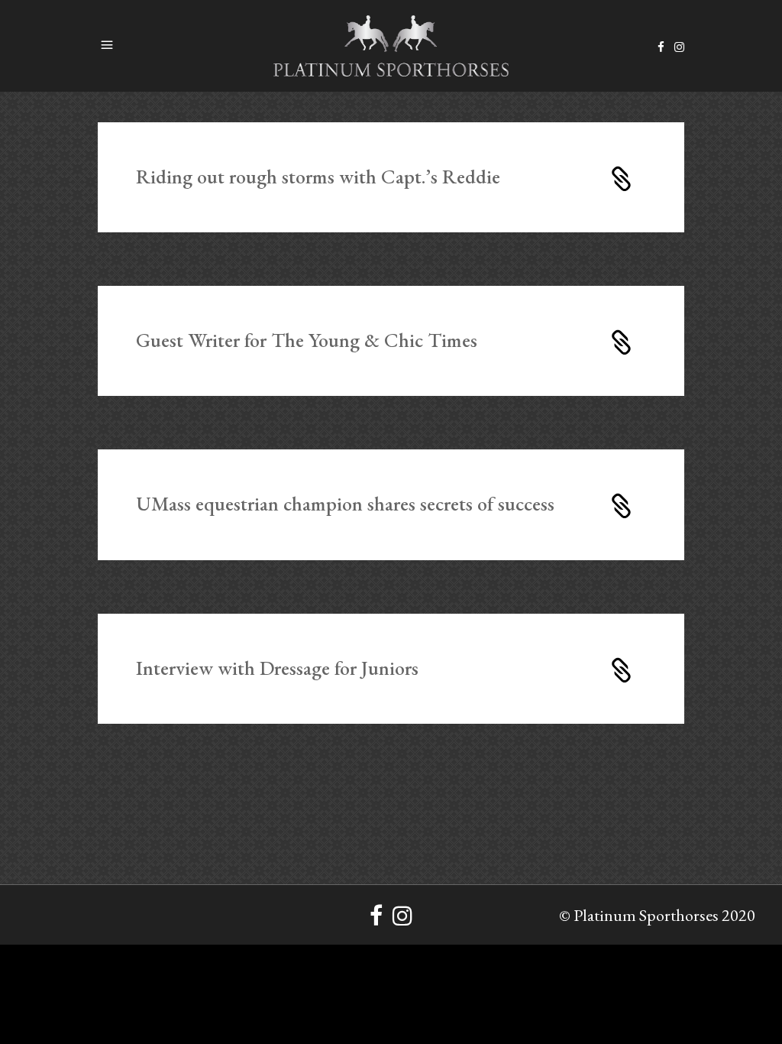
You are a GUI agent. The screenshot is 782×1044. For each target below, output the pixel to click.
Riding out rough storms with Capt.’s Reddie (318, 177)
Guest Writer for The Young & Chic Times (306, 340)
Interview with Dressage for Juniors (277, 668)
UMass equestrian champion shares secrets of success (345, 504)
